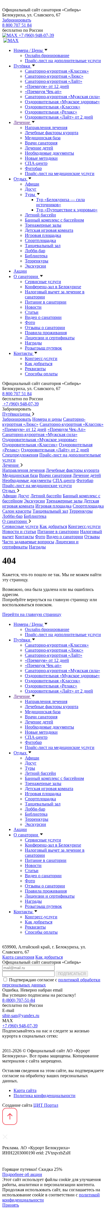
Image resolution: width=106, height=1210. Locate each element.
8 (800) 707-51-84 (18, 1000)
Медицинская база (42, 137)
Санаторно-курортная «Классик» (57, 71)
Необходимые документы (49, 153)
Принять (10, 1205)
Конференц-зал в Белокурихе (53, 286)
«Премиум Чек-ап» (43, 91)
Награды (33, 342)
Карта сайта (25, 1090)
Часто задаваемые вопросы (28, 541)
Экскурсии (35, 266)
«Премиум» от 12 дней (47, 86)
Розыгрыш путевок (43, 348)
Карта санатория (18, 957)
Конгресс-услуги (41, 358)
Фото (30, 322)
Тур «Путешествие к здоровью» (67, 209)
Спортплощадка (40, 240)
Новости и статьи (19, 531)
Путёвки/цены (16, 414)
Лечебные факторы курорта (51, 132)
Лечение (22, 122)
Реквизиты (35, 368)
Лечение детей (39, 148)
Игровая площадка (43, 235)
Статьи (31, 312)
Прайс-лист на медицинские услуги (59, 173)
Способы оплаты (41, 373)
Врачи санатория (41, 142)
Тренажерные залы (43, 225)
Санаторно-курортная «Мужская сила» (62, 96)
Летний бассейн (40, 214)
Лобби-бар (35, 250)
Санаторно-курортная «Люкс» (54, 76)
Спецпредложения (20, 455)
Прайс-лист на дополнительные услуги (63, 60)
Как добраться (38, 363)
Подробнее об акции (22, 1174)
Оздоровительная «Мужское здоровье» (62, 101)
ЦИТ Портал (45, 1105)
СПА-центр (36, 163)
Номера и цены (47, 419)
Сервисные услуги (43, 281)
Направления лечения (46, 127)
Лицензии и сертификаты (50, 337)
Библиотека (36, 255)
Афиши (32, 184)
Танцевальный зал (42, 245)
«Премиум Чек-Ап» (66, 429)
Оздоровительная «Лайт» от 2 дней (59, 117)
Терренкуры (36, 260)
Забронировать (16, 20)
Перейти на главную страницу (31, 614)
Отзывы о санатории (45, 327)
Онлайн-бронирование (47, 55)
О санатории (26, 276)
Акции (20, 271)
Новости (33, 307)
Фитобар (33, 168)
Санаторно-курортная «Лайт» (53, 81)
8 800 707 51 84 (17, 25)
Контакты (24, 353)
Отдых (21, 178)
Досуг (30, 189)
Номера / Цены (29, 50)
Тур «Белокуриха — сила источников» (60, 202)
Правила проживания (46, 332)
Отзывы (92, 536)
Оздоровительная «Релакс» (51, 112)
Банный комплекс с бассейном (54, 220)
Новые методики (41, 158)
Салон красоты (16, 511)
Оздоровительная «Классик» (52, 106)
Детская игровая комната (49, 230)
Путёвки (22, 66)
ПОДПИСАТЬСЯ (72, 974)
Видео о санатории (43, 317)
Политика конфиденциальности (44, 1095)
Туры (30, 194)
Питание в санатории (45, 302)
